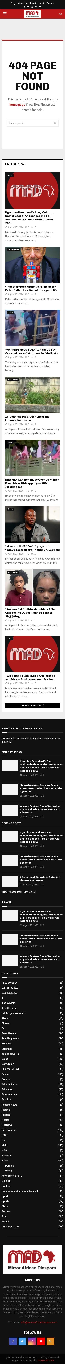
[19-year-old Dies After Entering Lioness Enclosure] (32, 395)
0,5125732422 (10, 987)
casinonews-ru (10, 1053)
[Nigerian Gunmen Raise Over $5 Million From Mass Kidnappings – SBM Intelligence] (32, 458)
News (10, 443)
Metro (10, 313)
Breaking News (10, 1038)
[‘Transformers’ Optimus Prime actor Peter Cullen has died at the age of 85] (32, 265)
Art (3, 1028)
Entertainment (13, 250)
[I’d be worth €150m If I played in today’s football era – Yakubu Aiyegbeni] (32, 524)
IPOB (4, 1135)
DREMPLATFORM (46, 1360)
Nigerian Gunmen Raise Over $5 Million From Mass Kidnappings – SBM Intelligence (32, 483)
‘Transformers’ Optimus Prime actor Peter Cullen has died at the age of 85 (31, 288)
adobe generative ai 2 (14, 1013)
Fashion (6, 1099)
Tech (4, 1216)
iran (4, 1140)
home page (17, 104)
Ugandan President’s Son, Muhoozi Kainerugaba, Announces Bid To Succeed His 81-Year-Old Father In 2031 (29, 218)
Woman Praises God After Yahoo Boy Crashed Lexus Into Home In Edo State (31, 351)
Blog (13, 3)
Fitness (6, 1109)
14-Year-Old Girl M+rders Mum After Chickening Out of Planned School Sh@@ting (30, 613)
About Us (22, 3)
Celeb (10, 639)
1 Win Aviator (9, 1003)
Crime (5, 1074)
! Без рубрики (9, 982)
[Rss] (50, 1341)
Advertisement (37, 3)
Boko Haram (9, 1033)
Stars (5, 1206)
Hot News (7, 1125)
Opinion (6, 1180)
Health (5, 1119)
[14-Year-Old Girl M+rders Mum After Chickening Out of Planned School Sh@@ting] (32, 587)
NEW (4, 1150)
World (8, 1170)
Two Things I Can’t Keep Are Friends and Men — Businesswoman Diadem (30, 677)
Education (7, 1089)
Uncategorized (10, 1226)
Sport (5, 1196)
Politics (9, 1165)
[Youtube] (41, 1341)
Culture (6, 1079)
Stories (6, 1211)
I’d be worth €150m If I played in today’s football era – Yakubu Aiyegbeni (32, 548)
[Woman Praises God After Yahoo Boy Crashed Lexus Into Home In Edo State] (32, 328)
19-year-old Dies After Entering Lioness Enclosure (27, 418)
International (13, 380)
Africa (10, 175)
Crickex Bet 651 (10, 1069)
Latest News (16, 164)
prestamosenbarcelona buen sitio (21, 1191)
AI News (6, 1023)
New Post (7, 1155)
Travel (5, 1221)
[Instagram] (32, 1341)
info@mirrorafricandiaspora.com (39, 1322)
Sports (10, 509)
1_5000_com (9, 1008)
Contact (50, 3)
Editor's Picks (9, 1084)
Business (7, 1043)
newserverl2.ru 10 (12, 1175)
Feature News (9, 1104)
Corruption (8, 1064)
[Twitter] (22, 1341)
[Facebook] (13, 1341)
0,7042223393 (10, 993)
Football (6, 1114)
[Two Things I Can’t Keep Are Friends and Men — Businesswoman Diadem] (32, 654)
